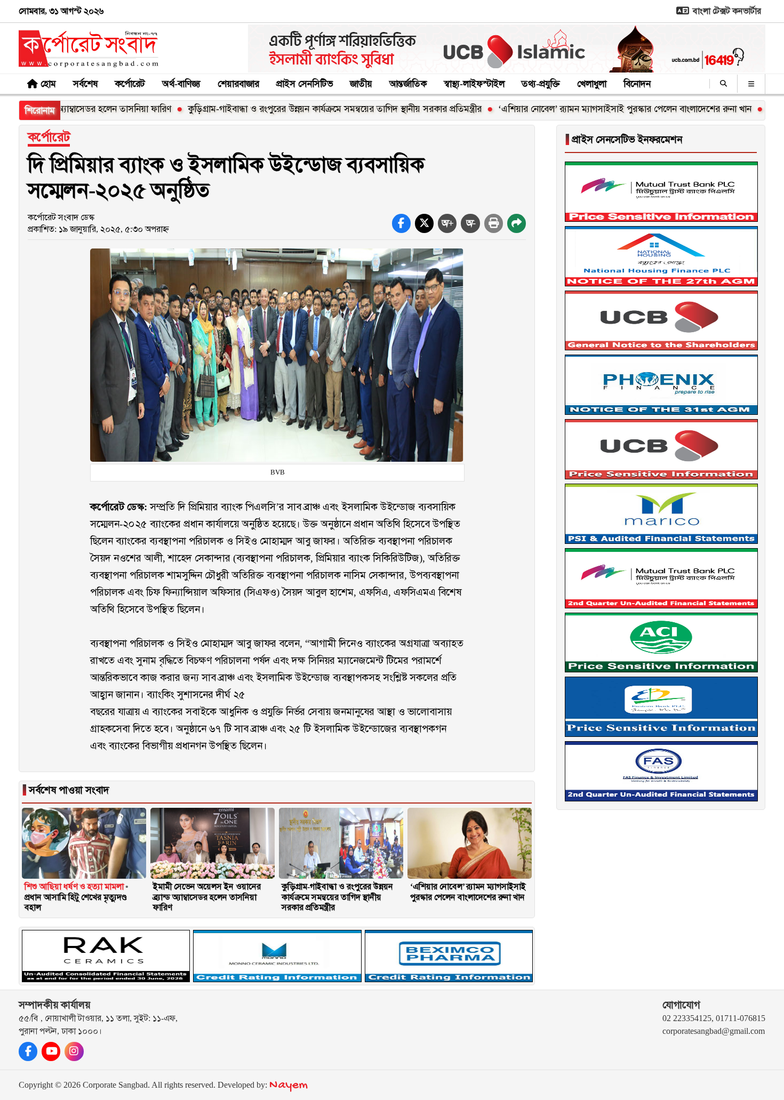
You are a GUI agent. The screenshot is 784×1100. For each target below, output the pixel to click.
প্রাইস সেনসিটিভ (304, 83)
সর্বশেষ (85, 83)
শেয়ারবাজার (238, 83)
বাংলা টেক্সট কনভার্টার (726, 10)
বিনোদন (637, 83)
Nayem (288, 1085)
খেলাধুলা (591, 83)
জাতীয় (361, 83)
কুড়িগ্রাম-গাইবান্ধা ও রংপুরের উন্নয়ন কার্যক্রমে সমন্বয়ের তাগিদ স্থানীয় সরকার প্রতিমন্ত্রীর (288, 108)
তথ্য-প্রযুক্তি (541, 83)
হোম (48, 83)
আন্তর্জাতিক (408, 83)
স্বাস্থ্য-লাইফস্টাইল (474, 83)
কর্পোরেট (130, 83)
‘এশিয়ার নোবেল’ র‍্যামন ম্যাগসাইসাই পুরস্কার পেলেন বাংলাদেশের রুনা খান (578, 108)
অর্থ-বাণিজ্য (181, 83)
